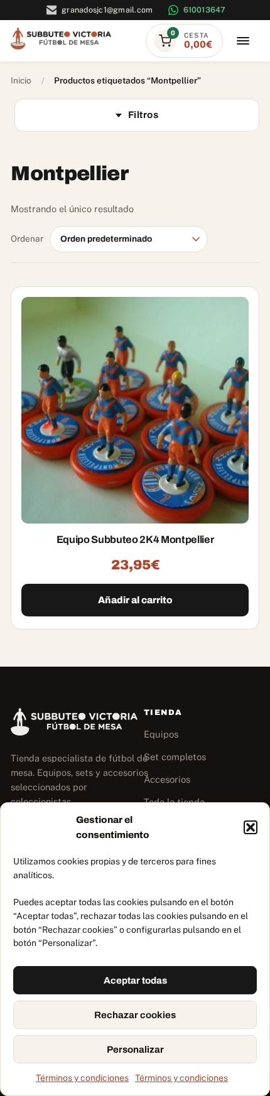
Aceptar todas (135, 980)
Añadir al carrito (135, 600)
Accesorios (167, 779)
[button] (250, 827)
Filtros (143, 115)
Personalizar (135, 1050)
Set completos (175, 756)
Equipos (161, 734)
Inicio (21, 80)
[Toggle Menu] (243, 41)
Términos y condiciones (82, 1078)
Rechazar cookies (135, 1015)
